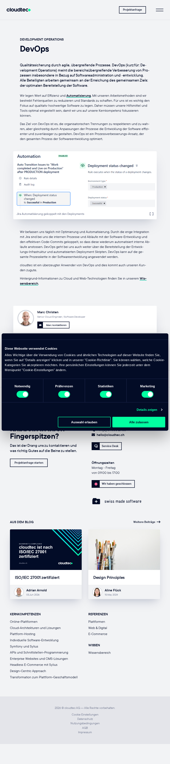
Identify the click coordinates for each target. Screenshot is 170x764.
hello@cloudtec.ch (110, 435)
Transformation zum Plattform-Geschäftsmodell (44, 677)
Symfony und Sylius (24, 646)
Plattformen (96, 621)
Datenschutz (85, 719)
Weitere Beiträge (144, 522)
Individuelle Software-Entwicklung (34, 640)
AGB (85, 727)
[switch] (64, 394)
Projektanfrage (132, 9)
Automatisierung (78, 95)
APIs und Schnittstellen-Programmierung (39, 652)
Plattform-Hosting (22, 634)
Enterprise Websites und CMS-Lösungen (39, 658)
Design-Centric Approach (28, 671)
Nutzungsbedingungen (85, 723)
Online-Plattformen (24, 621)
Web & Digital (97, 628)
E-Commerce (97, 634)
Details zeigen (147, 409)
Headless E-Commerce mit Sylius (33, 664)
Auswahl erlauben (84, 422)
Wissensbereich (99, 652)
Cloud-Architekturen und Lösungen (35, 628)
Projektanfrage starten (29, 462)
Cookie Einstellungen (85, 714)
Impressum (85, 732)
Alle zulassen (138, 422)
